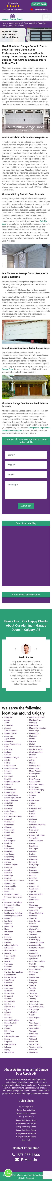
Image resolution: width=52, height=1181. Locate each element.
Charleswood (9, 822)
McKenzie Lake (35, 747)
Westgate (33, 1031)
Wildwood (33, 1039)
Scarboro (32, 897)
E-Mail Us (29, 1160)
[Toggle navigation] (46, 17)
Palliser (32, 806)
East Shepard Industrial (13, 916)
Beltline (7, 763)
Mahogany (33, 723)
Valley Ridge (34, 1009)
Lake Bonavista (10, 1044)
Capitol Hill (8, 803)
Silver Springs (34, 921)
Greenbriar (8, 983)
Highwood (8, 1009)
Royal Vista (33, 881)
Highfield (7, 1004)
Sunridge (32, 985)
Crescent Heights (11, 865)
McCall (32, 744)
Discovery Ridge (10, 886)
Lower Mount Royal (36, 717)
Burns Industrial (10, 790)
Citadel (7, 835)
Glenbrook (8, 966)
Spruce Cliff (33, 958)
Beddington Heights (11, 757)
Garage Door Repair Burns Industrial (22, 23)
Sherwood (33, 916)
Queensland (33, 838)
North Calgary (34, 781)
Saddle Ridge (34, 889)
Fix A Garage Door (26, 1107)
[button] (18, 649)
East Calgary (9, 910)
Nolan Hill (33, 776)
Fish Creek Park (10, 950)
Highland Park (9, 1007)
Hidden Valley (9, 1001)
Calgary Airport (9, 792)
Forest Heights (10, 956)
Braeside (7, 773)
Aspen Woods (9, 739)
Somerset (33, 934)
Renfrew (32, 854)
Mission (32, 763)
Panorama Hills (35, 808)
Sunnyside (33, 983)
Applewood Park (10, 733)
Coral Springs (9, 854)
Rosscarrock (34, 873)
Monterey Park (34, 765)
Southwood (33, 953)
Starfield (32, 964)
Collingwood (9, 849)
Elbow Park (8, 926)
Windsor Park (34, 1044)
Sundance (33, 980)
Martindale (33, 736)
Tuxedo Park (34, 1001)
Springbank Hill (35, 956)
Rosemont (33, 870)
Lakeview (7, 1047)
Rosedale (32, 867)
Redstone (33, 851)
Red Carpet (33, 849)
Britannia (7, 787)
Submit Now (26, 506)
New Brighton (34, 773)
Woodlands (33, 1052)
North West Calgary (36, 790)
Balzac (6, 747)
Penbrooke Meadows (37, 824)
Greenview (8, 985)
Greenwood (8, 988)
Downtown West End (12, 905)
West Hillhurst (34, 1025)
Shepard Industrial (36, 913)
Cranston (7, 862)
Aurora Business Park (12, 744)
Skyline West (34, 929)
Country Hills (9, 859)
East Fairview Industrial (13, 913)
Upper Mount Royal (36, 1007)
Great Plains (9, 980)
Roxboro (32, 875)
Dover (6, 891)
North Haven (34, 787)
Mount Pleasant (35, 771)
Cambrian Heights (11, 795)
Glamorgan (8, 964)
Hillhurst (7, 1012)
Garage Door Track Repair (26, 1123)
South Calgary (34, 940)
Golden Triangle (10, 977)
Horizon (7, 1015)
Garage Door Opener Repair (26, 1120)
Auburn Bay (8, 741)
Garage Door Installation (26, 1110)
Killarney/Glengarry (11, 1036)
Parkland (32, 816)
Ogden (31, 798)
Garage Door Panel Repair (26, 1133)
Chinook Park (9, 830)
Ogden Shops (34, 800)
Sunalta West (34, 977)
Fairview (7, 942)
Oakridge (32, 795)
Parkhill (32, 814)
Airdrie (6, 723)
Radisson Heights (36, 840)
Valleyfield (33, 1012)
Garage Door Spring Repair (26, 1113)
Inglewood (8, 1025)
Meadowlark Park (35, 752)
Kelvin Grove (9, 1031)
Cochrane (8, 846)
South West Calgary (36, 948)
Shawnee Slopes (35, 907)
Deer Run (7, 878)
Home (4, 23)
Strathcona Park (35, 969)
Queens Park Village (37, 835)
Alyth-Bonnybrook (10, 731)
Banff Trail (8, 749)
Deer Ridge (8, 875)
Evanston (7, 937)
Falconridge (8, 948)
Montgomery (34, 768)
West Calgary (34, 1023)
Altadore (7, 728)
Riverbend (33, 862)
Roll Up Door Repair (26, 1117)
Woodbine (33, 1050)
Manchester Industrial (37, 728)
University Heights (36, 1004)
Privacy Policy (26, 1140)
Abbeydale (8, 717)
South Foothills (35, 945)
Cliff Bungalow (9, 840)
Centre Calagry (9, 811)
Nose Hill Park (34, 792)
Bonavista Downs (11, 768)
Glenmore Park (10, 975)
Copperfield (8, 851)
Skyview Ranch (35, 932)
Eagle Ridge (8, 907)
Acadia (7, 720)
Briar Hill (7, 779)
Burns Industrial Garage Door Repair (34, 1175)
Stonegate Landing (36, 966)
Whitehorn (33, 1036)
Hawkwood (8, 996)
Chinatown (8, 827)
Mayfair (32, 739)
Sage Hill (32, 891)
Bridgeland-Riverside (12, 781)
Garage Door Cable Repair (26, 1137)
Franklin (7, 961)
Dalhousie (8, 873)
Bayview (7, 755)
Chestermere (9, 824)
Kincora (7, 1039)
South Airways (34, 937)
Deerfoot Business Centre (14, 881)
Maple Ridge (34, 731)
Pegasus (32, 822)
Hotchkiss (8, 1017)
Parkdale (32, 811)
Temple (32, 991)
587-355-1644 (39, 4)
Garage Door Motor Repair (26, 1130)
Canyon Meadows (11, 800)
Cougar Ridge (9, 857)
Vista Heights (34, 1017)
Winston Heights (35, 1047)
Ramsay (32, 843)
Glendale (7, 969)
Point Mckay (34, 830)
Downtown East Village (13, 902)
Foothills (7, 953)
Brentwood (8, 776)
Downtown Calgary (11, 894)
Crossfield (8, 870)
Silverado (32, 924)
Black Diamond (10, 765)
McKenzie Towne (35, 749)
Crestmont (8, 867)
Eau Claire (8, 921)
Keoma (7, 1033)
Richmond (33, 857)
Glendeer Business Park (13, 972)
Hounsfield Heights (11, 1020)
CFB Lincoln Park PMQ (13, 816)
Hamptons (8, 991)
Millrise (32, 760)
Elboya (6, 929)
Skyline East (34, 926)
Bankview (8, 752)
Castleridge (8, 806)
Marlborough (34, 733)
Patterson (33, 819)
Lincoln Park (9, 1052)
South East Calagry (36, 942)
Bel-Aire (7, 760)
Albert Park (8, 725)
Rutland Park (34, 886)
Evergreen (8, 940)
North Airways (34, 779)
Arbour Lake (8, 736)
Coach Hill (8, 843)
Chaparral (8, 819)
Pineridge (32, 827)
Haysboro (8, 999)
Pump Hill (33, 832)
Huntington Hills (10, 1023)
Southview (33, 950)
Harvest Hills (9, 993)
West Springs (34, 1028)
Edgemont (8, 924)
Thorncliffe (33, 993)
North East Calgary (36, 784)
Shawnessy (33, 910)
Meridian (32, 755)
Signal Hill (33, 918)
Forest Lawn (9, 958)
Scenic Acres (34, 899)
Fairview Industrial (11, 945)
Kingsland (8, 1042)
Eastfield (7, 918)
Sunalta (32, 975)
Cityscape (8, 838)
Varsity (32, 1015)
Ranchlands (33, 846)
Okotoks (32, 803)
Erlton (6, 934)
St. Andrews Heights (37, 961)
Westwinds (33, 1033)
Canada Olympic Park (12, 798)
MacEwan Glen (35, 720)
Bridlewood (8, 784)
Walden (32, 1020)
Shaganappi (33, 905)
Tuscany (32, 999)
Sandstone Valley (36, 894)
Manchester (33, 725)
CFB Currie (8, 814)
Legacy (7, 1050)
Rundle (32, 883)
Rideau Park (33, 859)
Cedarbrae (8, 808)
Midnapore (33, 757)
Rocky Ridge (34, 865)
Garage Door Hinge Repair (26, 1127)
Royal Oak (33, 878)
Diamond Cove (9, 883)
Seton (31, 902)
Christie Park (9, 832)
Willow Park (33, 1042)
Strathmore (33, 972)
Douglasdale (9, 889)
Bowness (7, 771)
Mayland (32, 741)
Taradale (32, 988)
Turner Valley (34, 996)
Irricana (7, 1028)
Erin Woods (8, 932)
